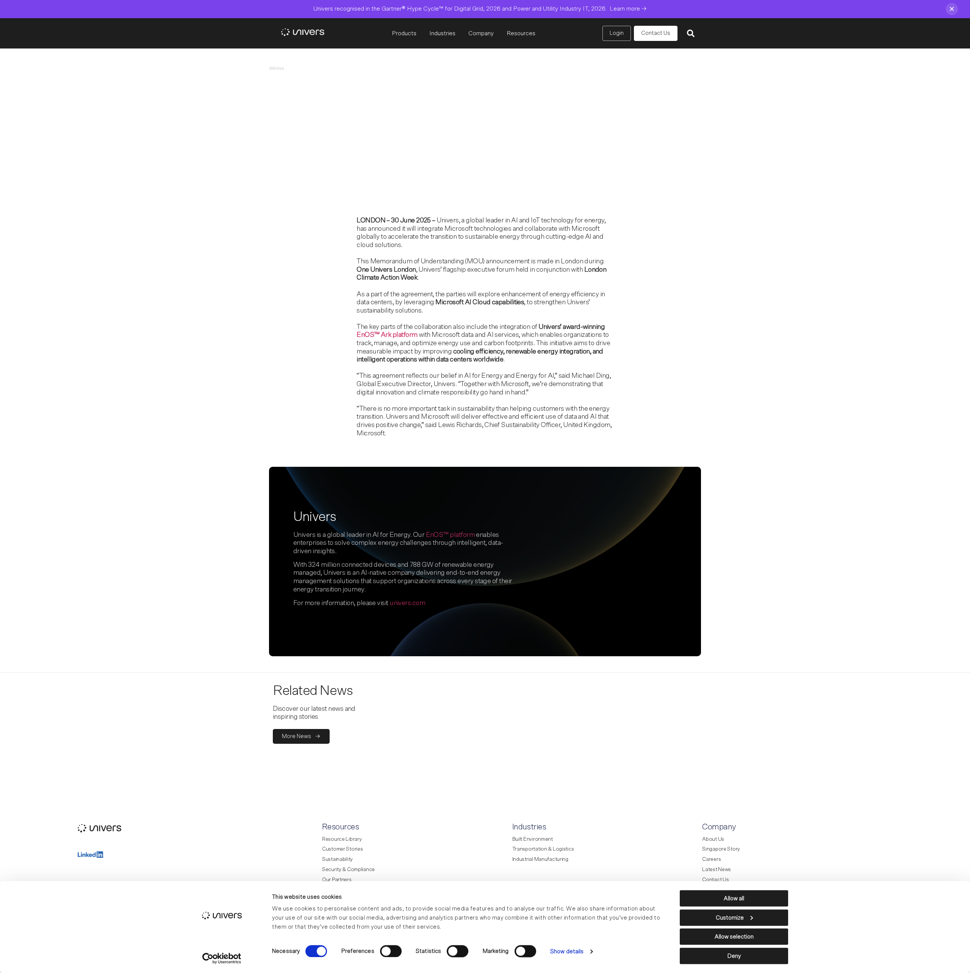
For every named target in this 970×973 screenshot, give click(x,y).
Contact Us (715, 879)
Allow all (734, 898)
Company (481, 33)
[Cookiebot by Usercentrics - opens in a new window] (222, 958)
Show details (567, 951)
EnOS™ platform (450, 535)
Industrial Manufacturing (540, 859)
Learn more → (628, 9)
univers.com (407, 603)
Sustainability (337, 859)
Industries (442, 33)
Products (404, 33)
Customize (730, 917)
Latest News (716, 869)
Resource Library (342, 839)
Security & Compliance (348, 869)
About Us (713, 839)
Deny (734, 956)
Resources (521, 33)
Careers (711, 859)
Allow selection (734, 937)
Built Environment (532, 839)
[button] (690, 33)
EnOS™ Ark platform (387, 335)
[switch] (391, 951)
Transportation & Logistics (543, 849)
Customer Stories (342, 849)
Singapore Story (721, 849)
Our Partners (337, 879)
